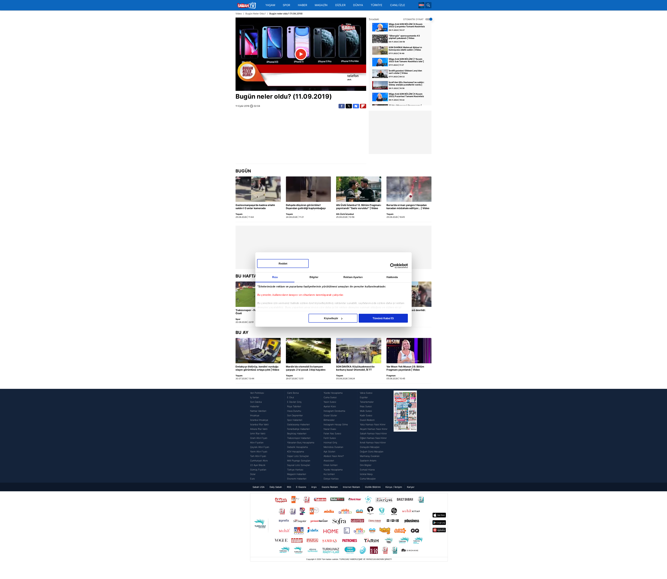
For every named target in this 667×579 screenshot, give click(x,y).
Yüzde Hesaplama (333, 392)
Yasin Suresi (330, 401)
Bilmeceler (329, 420)
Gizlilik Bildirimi (373, 487)
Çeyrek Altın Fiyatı (259, 447)
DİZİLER (340, 5)
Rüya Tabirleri (294, 406)
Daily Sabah (276, 487)
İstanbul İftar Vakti (259, 424)
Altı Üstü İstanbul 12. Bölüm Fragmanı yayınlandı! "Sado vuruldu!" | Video (358, 207)
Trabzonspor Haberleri (298, 438)
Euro (252, 478)
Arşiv (314, 487)
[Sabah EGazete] (405, 436)
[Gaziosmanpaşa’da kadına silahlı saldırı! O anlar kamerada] (258, 189)
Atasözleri (329, 460)
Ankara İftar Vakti (258, 429)
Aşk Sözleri (329, 451)
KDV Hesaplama (295, 451)
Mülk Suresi (366, 411)
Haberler (254, 406)
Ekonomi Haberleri (296, 478)
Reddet (283, 263)
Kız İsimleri (329, 474)
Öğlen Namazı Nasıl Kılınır (373, 438)
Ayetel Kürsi (330, 406)
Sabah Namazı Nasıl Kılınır (373, 433)
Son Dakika (256, 401)
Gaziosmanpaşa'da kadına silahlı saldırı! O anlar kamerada (255, 207)
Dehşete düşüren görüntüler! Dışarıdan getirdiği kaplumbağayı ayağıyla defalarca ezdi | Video (306, 207)
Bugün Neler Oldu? (255, 13)
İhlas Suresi (366, 406)
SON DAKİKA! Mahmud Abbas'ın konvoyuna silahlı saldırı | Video (405, 48)
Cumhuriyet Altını (259, 460)
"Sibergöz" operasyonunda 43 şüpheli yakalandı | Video (404, 37)
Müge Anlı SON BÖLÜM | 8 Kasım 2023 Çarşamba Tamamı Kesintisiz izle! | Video (407, 25)
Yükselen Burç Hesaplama (300, 442)
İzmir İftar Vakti (257, 433)
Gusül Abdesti (367, 420)
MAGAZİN (321, 5)
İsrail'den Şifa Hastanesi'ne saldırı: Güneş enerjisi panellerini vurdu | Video (406, 83)
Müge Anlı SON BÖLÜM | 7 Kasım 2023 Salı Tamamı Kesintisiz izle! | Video (406, 60)
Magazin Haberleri (296, 474)
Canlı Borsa (293, 392)
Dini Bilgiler (365, 465)
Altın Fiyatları (256, 442)
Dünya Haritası (331, 478)
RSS (289, 487)
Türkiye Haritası (295, 469)
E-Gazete (301, 487)
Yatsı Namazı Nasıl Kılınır (372, 424)
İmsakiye (254, 415)
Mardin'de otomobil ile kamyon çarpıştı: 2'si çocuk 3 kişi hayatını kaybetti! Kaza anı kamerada (306, 368)
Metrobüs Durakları (333, 447)
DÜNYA (358, 5)
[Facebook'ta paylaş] (342, 106)
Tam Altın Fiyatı (258, 456)
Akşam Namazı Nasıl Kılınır (373, 429)
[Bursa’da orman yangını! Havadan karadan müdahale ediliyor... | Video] (409, 189)
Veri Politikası (257, 392)
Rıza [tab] (275, 277)
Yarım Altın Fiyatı (258, 451)
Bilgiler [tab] (314, 277)
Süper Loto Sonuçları (298, 456)
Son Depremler (295, 415)
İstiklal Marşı (366, 474)
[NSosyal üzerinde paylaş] (356, 106)
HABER (302, 5)
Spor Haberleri (294, 420)
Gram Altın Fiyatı (258, 438)
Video (239, 13)
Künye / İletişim (393, 487)
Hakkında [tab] (392, 277)
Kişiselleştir (331, 318)
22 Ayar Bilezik (257, 465)
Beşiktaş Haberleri (296, 433)
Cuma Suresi (330, 397)
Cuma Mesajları (368, 478)
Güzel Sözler (330, 415)
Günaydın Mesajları (370, 447)
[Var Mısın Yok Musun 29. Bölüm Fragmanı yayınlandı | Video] (409, 350)
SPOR (286, 5)
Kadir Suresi (366, 415)
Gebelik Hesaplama (297, 447)
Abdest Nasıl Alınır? (334, 456)
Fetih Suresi (330, 438)
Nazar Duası (330, 429)
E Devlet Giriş (294, 401)
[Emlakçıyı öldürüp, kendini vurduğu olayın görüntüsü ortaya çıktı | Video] (258, 350)
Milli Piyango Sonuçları (298, 460)
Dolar (253, 474)
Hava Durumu (294, 411)
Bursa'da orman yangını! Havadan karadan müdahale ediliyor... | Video (408, 207)
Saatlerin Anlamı (368, 460)
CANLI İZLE (397, 5)
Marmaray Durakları (370, 456)
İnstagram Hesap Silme (336, 424)
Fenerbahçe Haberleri (298, 429)
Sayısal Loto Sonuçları (298, 465)
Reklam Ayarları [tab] (353, 277)
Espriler (364, 397)
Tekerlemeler (367, 401)
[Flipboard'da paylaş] (363, 106)
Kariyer (410, 487)
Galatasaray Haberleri (298, 424)
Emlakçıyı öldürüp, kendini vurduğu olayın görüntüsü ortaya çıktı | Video (257, 368)
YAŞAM (270, 5)
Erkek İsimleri (330, 465)
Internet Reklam (351, 487)
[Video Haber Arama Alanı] (428, 5)
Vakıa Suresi (366, 392)
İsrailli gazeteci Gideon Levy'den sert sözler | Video (405, 71)
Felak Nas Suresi (332, 433)
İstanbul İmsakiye (259, 420)
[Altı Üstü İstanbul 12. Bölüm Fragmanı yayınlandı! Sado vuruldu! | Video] (358, 189)
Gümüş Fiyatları (258, 469)
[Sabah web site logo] (421, 5)
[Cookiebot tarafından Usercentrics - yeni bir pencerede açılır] (392, 265)
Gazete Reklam (330, 487)
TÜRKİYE (376, 5)
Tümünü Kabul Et (383, 318)
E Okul (290, 397)
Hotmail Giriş (330, 442)
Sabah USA (259, 487)
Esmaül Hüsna (367, 469)
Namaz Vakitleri (258, 411)
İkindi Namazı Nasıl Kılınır (373, 442)
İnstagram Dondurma (334, 411)
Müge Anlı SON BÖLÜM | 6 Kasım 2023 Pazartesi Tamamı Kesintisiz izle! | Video (406, 95)
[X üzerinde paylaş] (349, 106)
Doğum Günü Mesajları (371, 451)
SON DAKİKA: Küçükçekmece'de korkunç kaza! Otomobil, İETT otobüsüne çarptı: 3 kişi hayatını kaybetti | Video (355, 368)
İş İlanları (254, 397)
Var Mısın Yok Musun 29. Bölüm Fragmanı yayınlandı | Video (405, 368)
